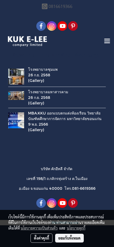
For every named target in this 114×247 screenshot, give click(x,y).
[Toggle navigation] (107, 41)
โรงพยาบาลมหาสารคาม (48, 92)
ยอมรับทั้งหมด (69, 238)
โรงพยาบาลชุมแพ (43, 69)
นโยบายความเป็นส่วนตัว (39, 228)
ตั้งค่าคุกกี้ (41, 238)
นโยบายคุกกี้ (76, 228)
